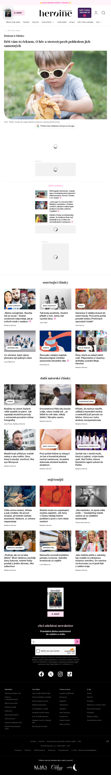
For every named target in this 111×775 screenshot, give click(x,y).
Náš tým (90, 697)
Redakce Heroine (10, 325)
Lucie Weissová (9, 362)
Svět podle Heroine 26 (84, 11)
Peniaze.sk (51, 750)
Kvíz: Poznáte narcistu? (40, 716)
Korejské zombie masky (40, 712)
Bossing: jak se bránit (39, 726)
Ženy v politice (65, 724)
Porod (10, 401)
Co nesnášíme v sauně (40, 709)
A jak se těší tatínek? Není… (41, 693)
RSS (79, 741)
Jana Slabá (43, 322)
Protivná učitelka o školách (41, 697)
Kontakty (90, 701)
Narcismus (63, 697)
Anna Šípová (79, 325)
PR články (90, 712)
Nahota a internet (15, 548)
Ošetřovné (8, 711)
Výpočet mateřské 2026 (13, 723)
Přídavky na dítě (10, 707)
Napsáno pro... (13, 348)
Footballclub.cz (63, 750)
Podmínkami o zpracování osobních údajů (63, 662)
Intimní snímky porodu (40, 701)
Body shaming (65, 712)
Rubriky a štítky (92, 716)
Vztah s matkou (14, 306)
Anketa (46, 348)
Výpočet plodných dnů (13, 693)
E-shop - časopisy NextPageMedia (84, 750)
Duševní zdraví (65, 720)
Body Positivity (49, 306)
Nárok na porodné (11, 703)
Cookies (33, 741)
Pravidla (41, 741)
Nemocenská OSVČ (11, 715)
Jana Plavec (8, 424)
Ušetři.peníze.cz (39, 750)
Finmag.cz (18, 750)
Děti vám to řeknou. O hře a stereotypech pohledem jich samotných (47, 43)
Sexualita (63, 709)
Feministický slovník (94, 720)
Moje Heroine (84, 348)
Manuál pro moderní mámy (96, 705)
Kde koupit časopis (94, 709)
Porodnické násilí (86, 401)
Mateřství (63, 701)
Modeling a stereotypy (89, 446)
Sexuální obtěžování (67, 693)
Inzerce (89, 693)
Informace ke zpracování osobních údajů (61, 741)
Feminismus (64, 705)
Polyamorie (64, 716)
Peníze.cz (28, 750)
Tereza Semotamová (82, 522)
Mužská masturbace (39, 705)
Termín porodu (10, 719)
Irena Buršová (44, 365)
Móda (81, 306)
